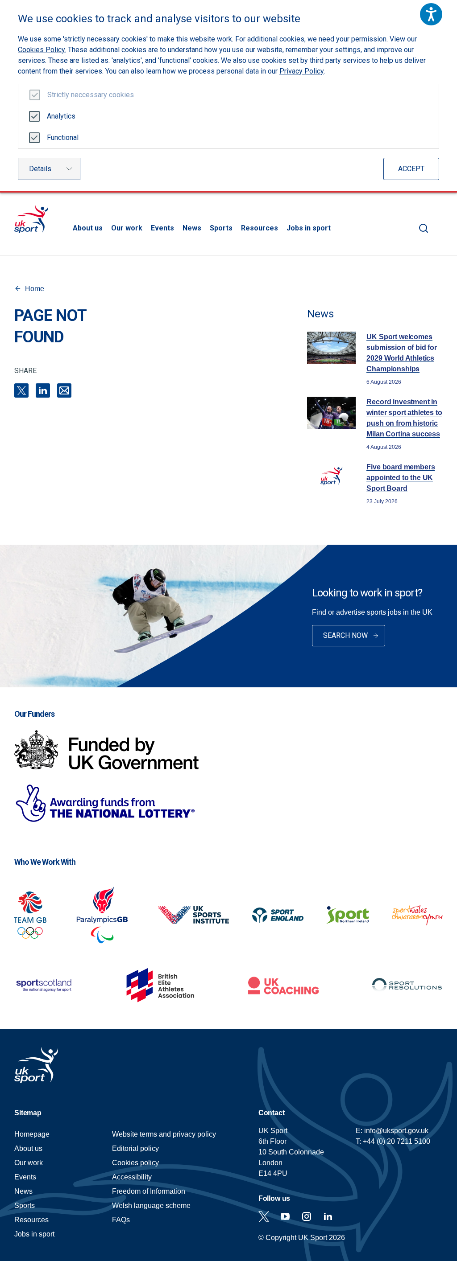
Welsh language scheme (151, 1205)
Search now (345, 635)
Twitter (263, 1216)
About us (88, 228)
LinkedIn (43, 390)
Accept (411, 168)
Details (40, 168)
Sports (221, 228)
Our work (126, 228)
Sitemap (28, 1113)
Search (423, 228)
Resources (259, 228)
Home (34, 288)
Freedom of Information (148, 1191)
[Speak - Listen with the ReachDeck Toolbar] (431, 14)
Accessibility (132, 1177)
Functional (63, 137)
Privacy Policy (301, 71)
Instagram (306, 1216)
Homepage (31, 219)
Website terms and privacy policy (164, 1134)
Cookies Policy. (42, 49)
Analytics (61, 116)
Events (162, 228)
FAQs (121, 1220)
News (192, 228)
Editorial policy (135, 1148)
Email (64, 390)
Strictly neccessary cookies (90, 94)
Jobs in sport (309, 228)
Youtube (285, 1216)
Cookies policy (135, 1163)
